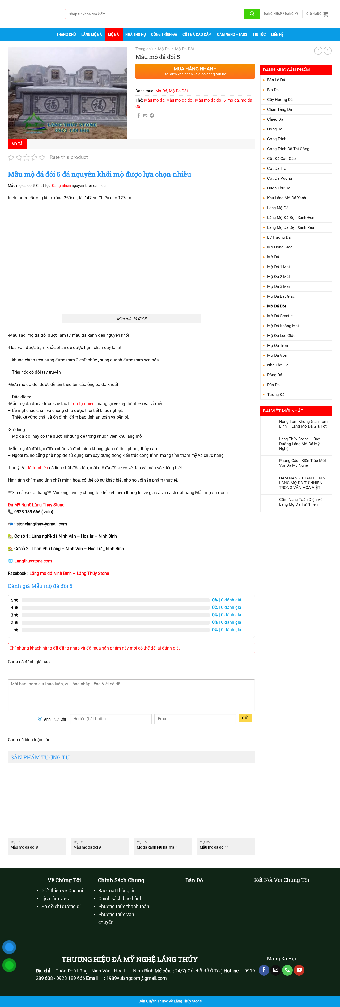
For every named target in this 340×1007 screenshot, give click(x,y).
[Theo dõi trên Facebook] (264, 970)
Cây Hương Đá (280, 99)
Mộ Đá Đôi (276, 306)
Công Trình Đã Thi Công (288, 148)
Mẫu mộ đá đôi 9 (87, 847)
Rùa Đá (273, 384)
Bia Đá (273, 89)
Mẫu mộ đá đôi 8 (24, 847)
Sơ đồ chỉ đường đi (61, 906)
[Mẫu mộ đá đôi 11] (226, 803)
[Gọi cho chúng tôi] (287, 970)
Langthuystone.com (33, 560)
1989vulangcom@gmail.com (136, 978)
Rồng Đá (274, 375)
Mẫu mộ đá (154, 100)
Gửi (245, 718)
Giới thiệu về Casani (62, 890)
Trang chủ (144, 49)
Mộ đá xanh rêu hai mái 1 (157, 847)
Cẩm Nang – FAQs (232, 34)
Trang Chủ (66, 34)
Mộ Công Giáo (280, 247)
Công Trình (276, 139)
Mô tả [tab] (17, 144)
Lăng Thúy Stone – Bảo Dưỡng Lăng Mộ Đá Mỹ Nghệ (299, 444)
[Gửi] (252, 14)
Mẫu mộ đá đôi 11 (214, 847)
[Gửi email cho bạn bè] (145, 115)
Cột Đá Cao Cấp (196, 34)
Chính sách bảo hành (120, 898)
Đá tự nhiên (61, 185)
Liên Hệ (277, 34)
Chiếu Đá (275, 119)
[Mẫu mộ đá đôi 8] (37, 803)
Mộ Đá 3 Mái (278, 286)
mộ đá (233, 100)
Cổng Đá (274, 129)
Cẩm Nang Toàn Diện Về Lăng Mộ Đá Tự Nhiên (300, 502)
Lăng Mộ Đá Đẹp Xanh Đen (290, 217)
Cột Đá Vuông (279, 178)
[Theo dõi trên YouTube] (299, 970)
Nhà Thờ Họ (135, 34)
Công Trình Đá (164, 34)
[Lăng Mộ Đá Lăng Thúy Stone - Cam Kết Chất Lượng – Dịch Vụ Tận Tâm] (30, 14)
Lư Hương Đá (279, 237)
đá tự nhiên (84, 403)
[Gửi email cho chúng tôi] (275, 970)
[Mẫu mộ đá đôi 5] (68, 93)
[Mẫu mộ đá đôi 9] (100, 803)
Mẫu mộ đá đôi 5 (210, 100)
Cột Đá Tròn (277, 168)
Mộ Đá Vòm (277, 355)
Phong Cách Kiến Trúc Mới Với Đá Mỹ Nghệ (302, 463)
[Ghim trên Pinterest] (152, 115)
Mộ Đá (113, 34)
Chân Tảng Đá (279, 109)
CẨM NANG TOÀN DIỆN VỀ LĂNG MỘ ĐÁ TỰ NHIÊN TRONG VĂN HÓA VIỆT (303, 483)
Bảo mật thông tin (117, 890)
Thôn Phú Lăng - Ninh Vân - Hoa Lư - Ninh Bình (104, 971)
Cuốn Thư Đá (278, 188)
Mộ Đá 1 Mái (278, 266)
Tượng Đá (275, 394)
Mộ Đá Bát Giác (281, 296)
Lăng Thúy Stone (48, 504)
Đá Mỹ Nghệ (19, 504)
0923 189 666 (70, 978)
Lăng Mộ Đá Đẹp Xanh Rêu (290, 227)
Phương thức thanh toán (123, 906)
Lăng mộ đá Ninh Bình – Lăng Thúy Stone (69, 573)
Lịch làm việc (55, 898)
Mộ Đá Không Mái (283, 325)
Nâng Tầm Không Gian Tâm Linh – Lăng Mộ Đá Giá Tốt (303, 424)
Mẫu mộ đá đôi (179, 100)
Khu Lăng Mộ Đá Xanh (286, 198)
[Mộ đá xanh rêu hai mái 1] (163, 803)
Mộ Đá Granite (280, 316)
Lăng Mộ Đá (91, 34)
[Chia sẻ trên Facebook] (139, 115)
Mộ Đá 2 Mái (278, 276)
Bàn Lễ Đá (276, 80)
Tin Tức (259, 34)
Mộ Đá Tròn (277, 345)
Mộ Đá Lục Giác (281, 335)
